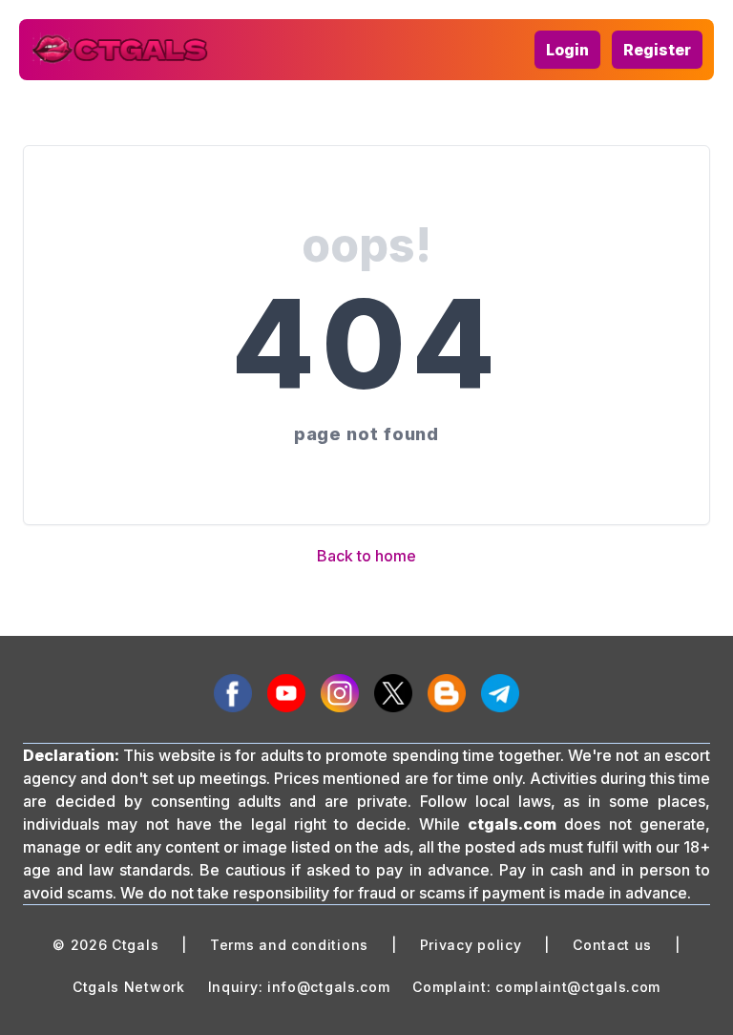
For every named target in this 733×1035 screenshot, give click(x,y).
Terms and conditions (289, 945)
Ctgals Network (129, 987)
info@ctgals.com (328, 987)
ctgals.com (512, 824)
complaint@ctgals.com (577, 987)
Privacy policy (471, 945)
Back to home (366, 555)
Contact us (612, 945)
